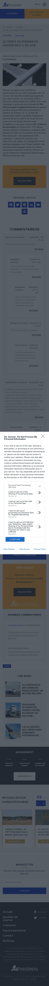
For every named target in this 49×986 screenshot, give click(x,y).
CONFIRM (15, 539)
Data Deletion (9, 549)
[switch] (38, 492)
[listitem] (24, 486)
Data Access (24, 549)
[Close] (43, 437)
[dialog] (24, 493)
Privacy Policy (40, 549)
